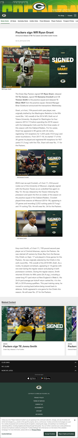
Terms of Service (39, 401)
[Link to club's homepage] (4, 14)
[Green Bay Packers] (39, 387)
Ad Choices (39, 414)
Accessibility (39, 407)
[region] (39, 427)
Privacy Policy (39, 397)
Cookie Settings (7, 434)
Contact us (39, 404)
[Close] (75, 420)
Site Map (39, 411)
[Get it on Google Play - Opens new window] (45, 379)
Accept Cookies (50, 434)
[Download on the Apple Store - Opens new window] (31, 378)
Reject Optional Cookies (66, 434)
